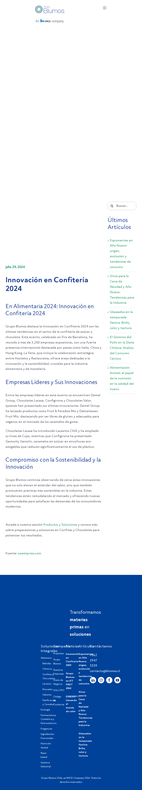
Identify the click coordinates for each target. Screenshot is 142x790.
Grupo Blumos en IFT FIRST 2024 (70, 681)
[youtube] (117, 680)
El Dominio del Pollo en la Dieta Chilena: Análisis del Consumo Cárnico (122, 348)
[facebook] (109, 680)
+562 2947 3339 (93, 661)
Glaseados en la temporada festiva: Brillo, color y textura (85, 744)
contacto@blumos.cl (105, 671)
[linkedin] (93, 680)
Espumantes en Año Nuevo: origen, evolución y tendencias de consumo (86, 669)
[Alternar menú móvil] (105, 8)
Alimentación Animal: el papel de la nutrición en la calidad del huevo (122, 378)
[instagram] (101, 680)
